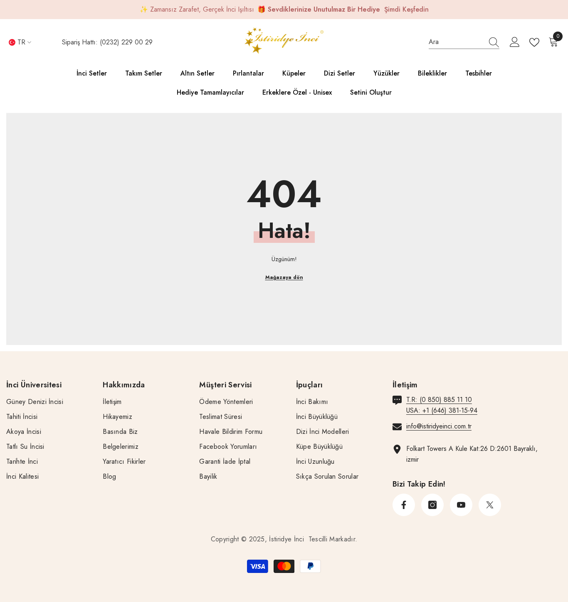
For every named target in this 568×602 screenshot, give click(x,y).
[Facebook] (404, 505)
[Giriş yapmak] (515, 42)
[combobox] (456, 42)
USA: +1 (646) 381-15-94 (441, 410)
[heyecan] (490, 505)
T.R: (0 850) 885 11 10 (439, 399)
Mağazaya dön (284, 277)
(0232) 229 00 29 (126, 42)
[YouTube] (461, 505)
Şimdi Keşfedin (406, 9)
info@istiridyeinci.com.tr (439, 426)
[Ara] (464, 42)
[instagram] (432, 505)
